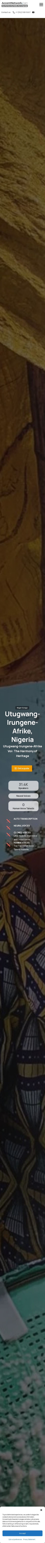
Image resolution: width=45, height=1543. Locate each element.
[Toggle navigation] (41, 4)
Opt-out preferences (15, 1539)
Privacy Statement (29, 1539)
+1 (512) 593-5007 (23, 12)
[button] (41, 1509)
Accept (22, 1533)
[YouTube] (33, 12)
